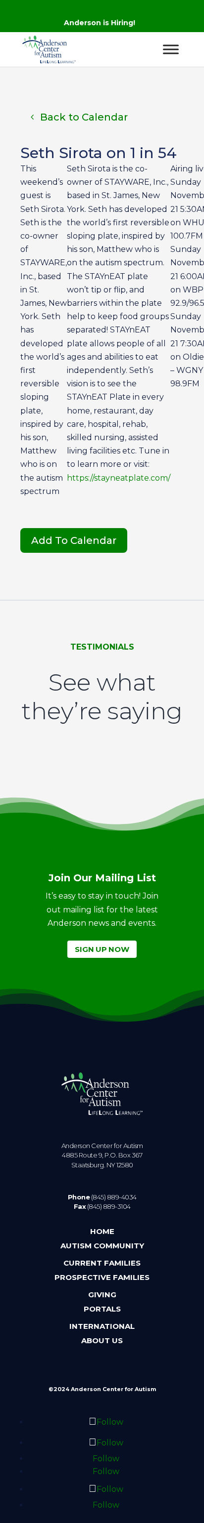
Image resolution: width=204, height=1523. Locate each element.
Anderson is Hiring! (99, 22)
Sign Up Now (102, 949)
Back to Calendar (84, 117)
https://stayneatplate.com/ (118, 478)
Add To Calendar (73, 540)
